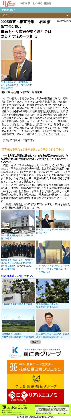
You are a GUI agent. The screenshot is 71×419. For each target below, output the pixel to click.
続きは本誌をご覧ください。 (18, 275)
